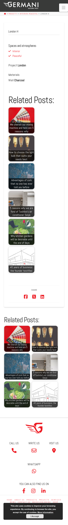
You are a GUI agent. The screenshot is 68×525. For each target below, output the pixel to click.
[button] (63, 8)
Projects (44, 500)
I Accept (35, 516)
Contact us (24, 502)
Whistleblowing (41, 502)
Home (10, 500)
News (13, 502)
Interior (16, 51)
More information (45, 512)
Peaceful (17, 56)
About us (19, 500)
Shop (55, 502)
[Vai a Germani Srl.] (5, 14)
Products (32, 500)
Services (56, 500)
